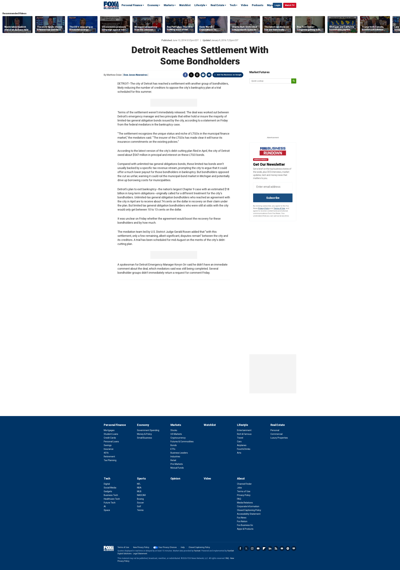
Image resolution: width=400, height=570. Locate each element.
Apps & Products (245, 529)
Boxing (140, 499)
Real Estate (217, 5)
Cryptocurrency (178, 438)
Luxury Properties (279, 438)
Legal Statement (140, 553)
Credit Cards (110, 438)
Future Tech (109, 502)
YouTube (258, 548)
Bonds (173, 445)
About (241, 478)
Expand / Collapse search (270, 5)
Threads (197, 74)
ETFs (172, 449)
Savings (108, 445)
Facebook (185, 74)
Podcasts (257, 5)
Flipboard (264, 548)
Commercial (276, 434)
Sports (141, 478)
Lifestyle (199, 5)
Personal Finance (132, 5)
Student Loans (111, 434)
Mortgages (109, 430)
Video (244, 5)
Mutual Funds (177, 468)
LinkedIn (270, 548)
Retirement (109, 456)
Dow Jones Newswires (135, 75)
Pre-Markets (176, 464)
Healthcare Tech (112, 499)
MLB (139, 491)
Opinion (175, 478)
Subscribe (272, 197)
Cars (239, 441)
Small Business (144, 438)
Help (183, 547)
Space (107, 510)
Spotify (287, 548)
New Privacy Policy (141, 547)
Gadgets (108, 491)
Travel (240, 438)
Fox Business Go (245, 525)
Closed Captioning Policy (249, 510)
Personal (274, 430)
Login (277, 5)
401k (106, 453)
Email (209, 74)
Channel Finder (244, 484)
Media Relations (245, 502)
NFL (139, 484)
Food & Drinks (243, 449)
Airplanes (241, 445)
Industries (175, 456)
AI (105, 506)
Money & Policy (144, 434)
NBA (139, 487)
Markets (169, 5)
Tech (233, 5)
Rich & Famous (244, 434)
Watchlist (185, 5)
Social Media (110, 487)
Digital (107, 484)
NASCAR (141, 495)
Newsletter (281, 548)
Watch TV (290, 5)
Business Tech (111, 495)
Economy (153, 5)
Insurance (108, 449)
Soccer (140, 502)
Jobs (239, 487)
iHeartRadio (293, 548)
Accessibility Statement (248, 514)
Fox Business (111, 5)
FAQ (239, 499)
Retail (173, 460)
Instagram (252, 548)
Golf (139, 506)
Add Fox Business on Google (229, 75)
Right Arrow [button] (394, 24)
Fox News (241, 517)
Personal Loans (111, 441)
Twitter (191, 74)
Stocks (173, 430)
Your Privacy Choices (167, 547)
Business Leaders (179, 453)
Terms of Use (279, 208)
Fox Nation (242, 521)
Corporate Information (248, 506)
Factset (197, 551)
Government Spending (148, 430)
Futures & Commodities (182, 441)
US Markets (176, 434)
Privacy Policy (264, 208)
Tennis (140, 510)
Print (203, 74)
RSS (275, 548)
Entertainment (244, 430)
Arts (239, 453)
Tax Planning (110, 460)
